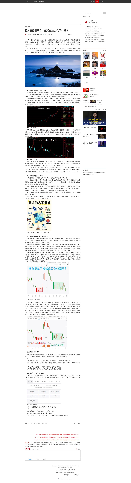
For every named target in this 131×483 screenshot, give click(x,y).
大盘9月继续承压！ (86, 100)
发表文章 (88, 16)
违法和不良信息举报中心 (76, 475)
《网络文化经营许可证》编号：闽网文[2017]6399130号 (65, 470)
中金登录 (30, 459)
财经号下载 (41, 1)
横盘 (39, 423)
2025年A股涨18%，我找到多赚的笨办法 (93, 29)
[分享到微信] (76, 35)
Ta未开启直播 (85, 45)
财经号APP (49, 34)
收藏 (74, 423)
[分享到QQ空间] (79, 35)
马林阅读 (85, 172)
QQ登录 (44, 459)
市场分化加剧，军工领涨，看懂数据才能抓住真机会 (95, 35)
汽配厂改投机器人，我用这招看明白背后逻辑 (94, 39)
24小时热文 (86, 82)
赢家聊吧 (98, 172)
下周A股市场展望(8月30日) (89, 127)
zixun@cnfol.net (70, 467)
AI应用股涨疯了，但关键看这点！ (92, 31)
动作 (43, 423)
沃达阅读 (88, 172)
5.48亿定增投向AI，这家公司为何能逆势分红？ (95, 41)
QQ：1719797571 (92, 174)
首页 (28, 1)
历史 (31, 423)
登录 (97, 1)
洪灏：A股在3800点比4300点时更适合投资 (90, 135)
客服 (102, 1)
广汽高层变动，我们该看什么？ (92, 26)
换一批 (104, 50)
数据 (46, 423)
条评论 (78, 449)
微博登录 (37, 459)
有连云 (95, 172)
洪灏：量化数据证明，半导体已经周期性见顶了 (90, 143)
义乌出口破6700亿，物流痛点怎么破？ (93, 37)
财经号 (28, 15)
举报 (79, 423)
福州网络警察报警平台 (66, 475)
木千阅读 (91, 172)
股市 (35, 423)
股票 (29, 26)
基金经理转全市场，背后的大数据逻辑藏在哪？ (95, 33)
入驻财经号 (92, 1)
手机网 (35, 1)
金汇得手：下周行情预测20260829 (89, 106)
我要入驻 (85, 16)
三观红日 (29, 34)
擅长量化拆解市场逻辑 (93, 22)
